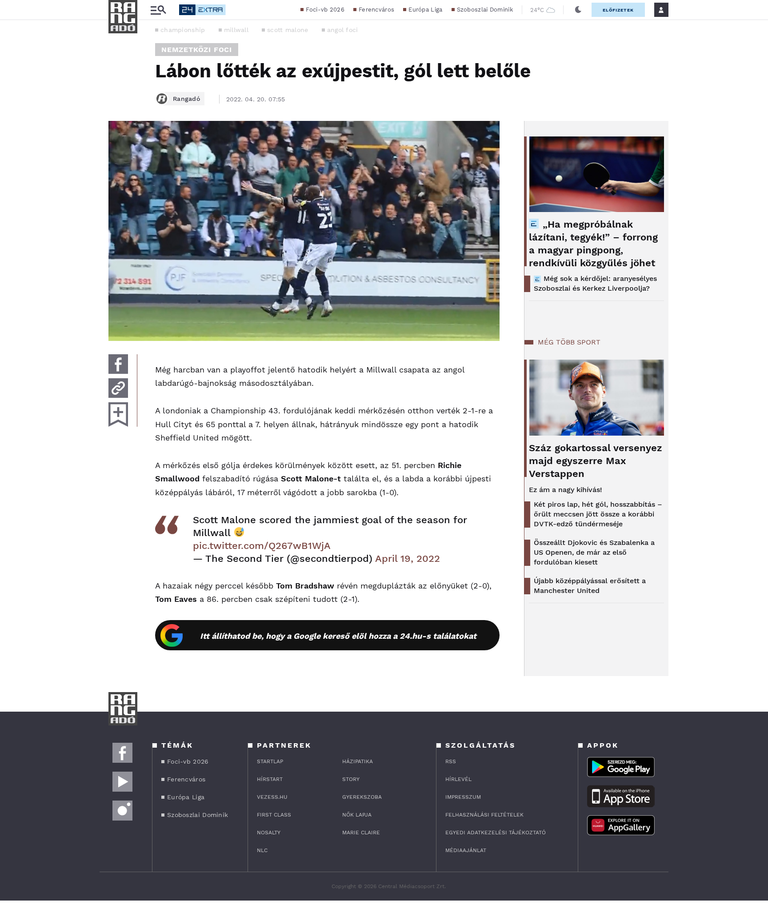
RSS (450, 761)
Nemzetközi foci (196, 49)
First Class (274, 815)
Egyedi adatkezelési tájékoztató (495, 832)
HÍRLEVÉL (458, 779)
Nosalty (268, 832)
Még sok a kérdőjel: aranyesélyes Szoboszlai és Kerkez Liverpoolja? (595, 283)
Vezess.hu (272, 797)
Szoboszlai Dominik (485, 9)
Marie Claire (361, 832)
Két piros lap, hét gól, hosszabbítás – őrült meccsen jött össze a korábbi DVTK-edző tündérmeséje (598, 514)
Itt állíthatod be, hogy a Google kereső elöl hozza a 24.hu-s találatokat (338, 636)
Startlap (270, 761)
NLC (262, 850)
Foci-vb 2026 (325, 9)
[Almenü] (158, 10)
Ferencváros (376, 9)
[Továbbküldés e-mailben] (118, 388)
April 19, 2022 (407, 558)
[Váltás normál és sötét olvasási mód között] (578, 9)
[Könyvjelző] (118, 414)
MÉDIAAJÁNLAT (465, 850)
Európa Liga (425, 9)
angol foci (342, 29)
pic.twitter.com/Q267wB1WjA (262, 545)
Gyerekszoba (362, 797)
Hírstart (270, 779)
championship (182, 29)
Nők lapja (357, 815)
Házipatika (357, 761)
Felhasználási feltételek (484, 815)
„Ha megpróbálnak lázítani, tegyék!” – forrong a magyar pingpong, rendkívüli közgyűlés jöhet (593, 243)
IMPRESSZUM (463, 797)
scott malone (287, 29)
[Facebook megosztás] (118, 364)
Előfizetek (618, 10)
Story (351, 779)
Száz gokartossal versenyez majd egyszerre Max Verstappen (595, 460)
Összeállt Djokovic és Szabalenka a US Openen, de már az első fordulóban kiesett (594, 552)
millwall (236, 29)
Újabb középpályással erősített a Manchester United (590, 586)
